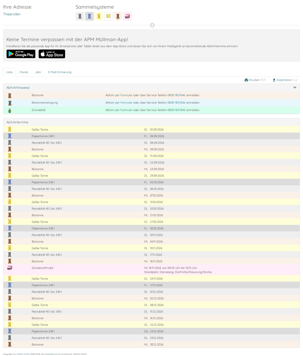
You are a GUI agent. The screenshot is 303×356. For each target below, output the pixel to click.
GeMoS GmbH (23, 354)
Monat (24, 72)
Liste (9, 72)
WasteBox (49, 354)
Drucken (255, 80)
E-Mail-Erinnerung (60, 72)
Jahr (38, 72)
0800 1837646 (176, 95)
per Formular (123, 95)
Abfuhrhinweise (17, 87)
